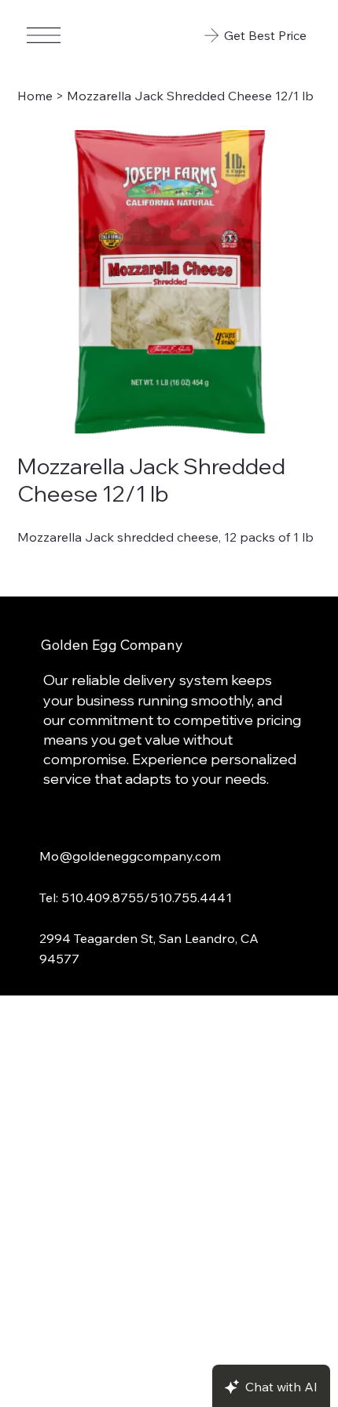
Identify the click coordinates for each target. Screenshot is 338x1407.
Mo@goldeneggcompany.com (130, 855)
